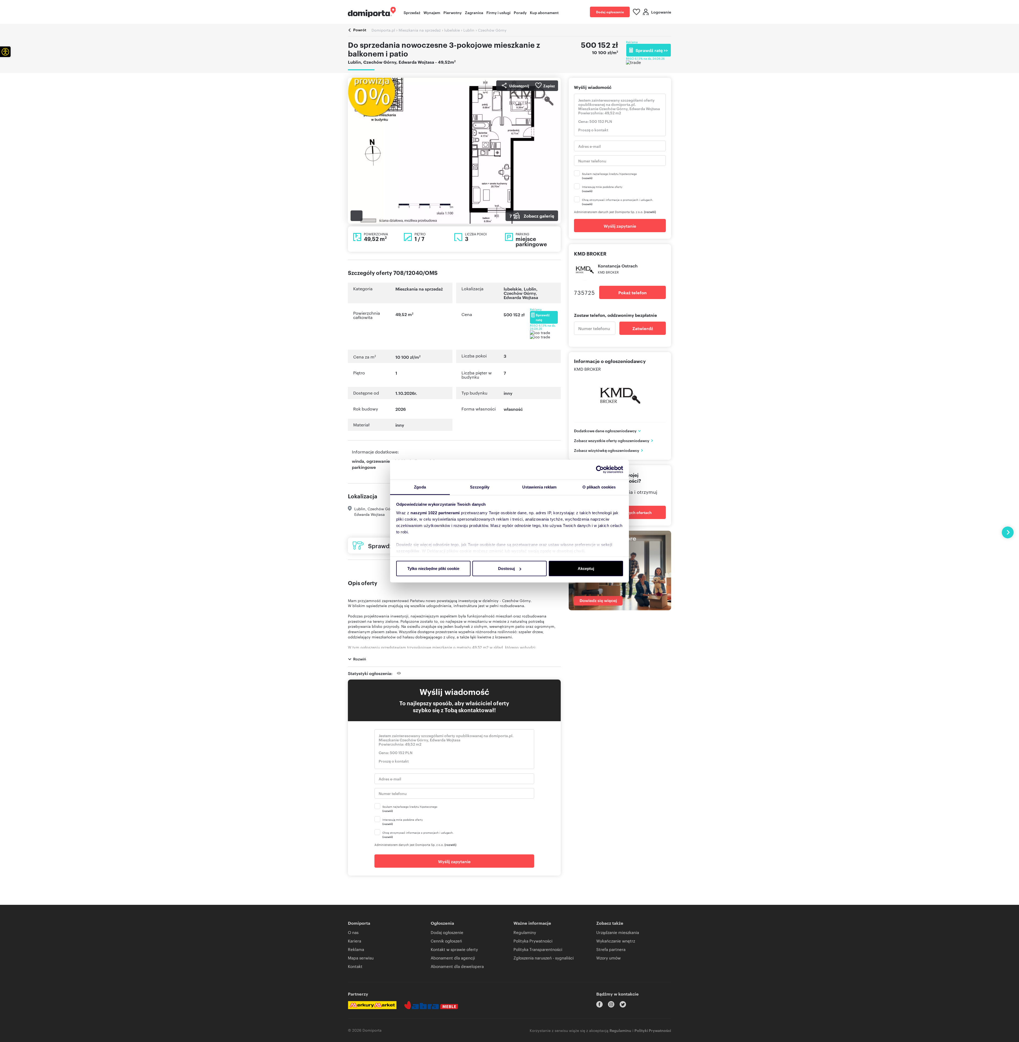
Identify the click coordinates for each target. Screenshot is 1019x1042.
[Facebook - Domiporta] (599, 1004)
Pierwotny (452, 12)
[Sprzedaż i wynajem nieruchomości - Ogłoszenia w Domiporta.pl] (372, 12)
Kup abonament (544, 12)
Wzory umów (608, 958)
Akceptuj (586, 568)
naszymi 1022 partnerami (435, 512)
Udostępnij (519, 85)
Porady (520, 12)
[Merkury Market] (372, 1005)
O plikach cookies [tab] (599, 487)
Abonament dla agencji (453, 958)
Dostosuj (506, 568)
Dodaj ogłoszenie (610, 12)
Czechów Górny (520, 293)
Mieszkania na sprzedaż (419, 289)
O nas (353, 932)
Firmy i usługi (498, 12)
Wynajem (432, 12)
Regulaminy (524, 932)
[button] (5, 51)
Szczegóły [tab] (479, 487)
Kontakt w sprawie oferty (454, 949)
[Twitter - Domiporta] (623, 1004)
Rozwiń (359, 658)
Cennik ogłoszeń (446, 941)
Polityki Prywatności (652, 1030)
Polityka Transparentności (537, 949)
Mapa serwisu (361, 958)
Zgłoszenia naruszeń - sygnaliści (543, 958)
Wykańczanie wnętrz (615, 941)
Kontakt (355, 966)
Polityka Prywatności (532, 941)
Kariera (354, 941)
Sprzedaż (412, 12)
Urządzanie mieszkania (617, 932)
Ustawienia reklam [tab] (539, 487)
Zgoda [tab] (420, 487)
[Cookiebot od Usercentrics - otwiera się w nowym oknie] (600, 470)
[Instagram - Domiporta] (611, 1004)
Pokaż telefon (632, 292)
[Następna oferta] (1008, 532)
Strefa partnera (610, 949)
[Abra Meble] (431, 1005)
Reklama (356, 949)
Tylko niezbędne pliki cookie (433, 568)
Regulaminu (620, 1030)
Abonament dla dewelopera (457, 966)
